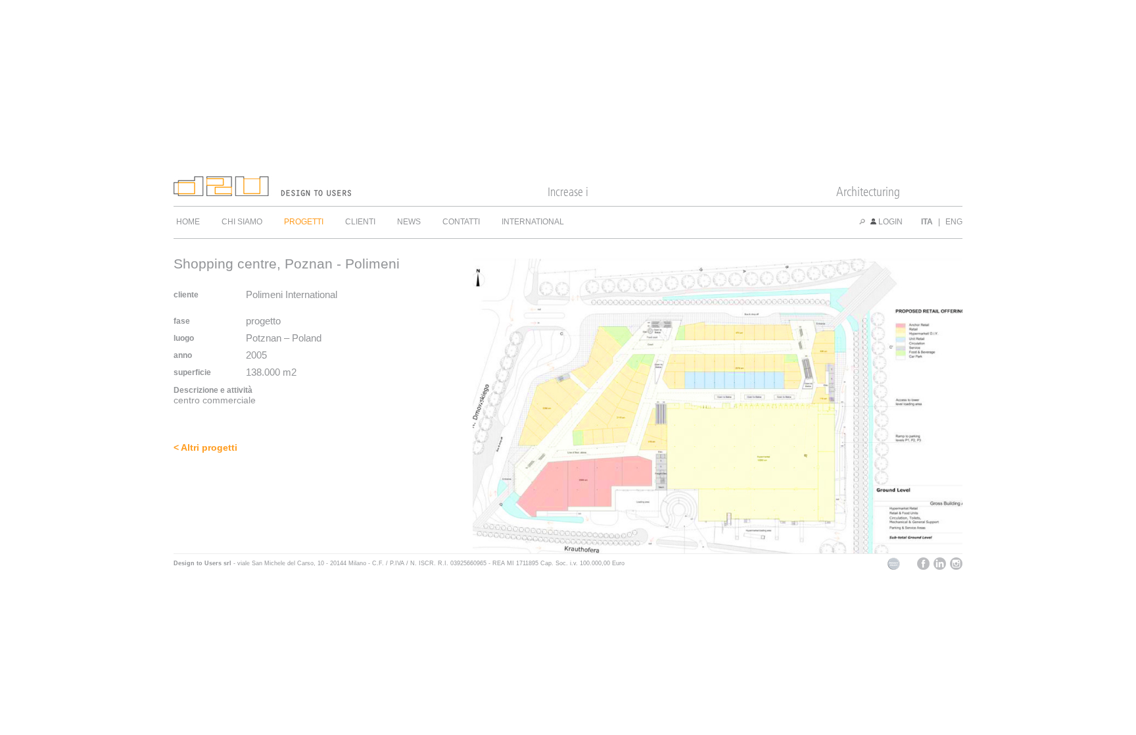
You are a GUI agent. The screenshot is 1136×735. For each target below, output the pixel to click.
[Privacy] (894, 568)
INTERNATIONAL (533, 221)
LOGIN (889, 221)
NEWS (409, 221)
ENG (953, 221)
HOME (188, 221)
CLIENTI (360, 221)
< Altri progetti (205, 447)
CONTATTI (461, 221)
